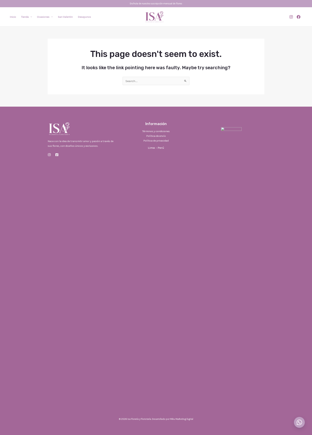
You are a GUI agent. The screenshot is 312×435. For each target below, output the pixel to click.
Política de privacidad (156, 140)
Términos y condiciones (156, 131)
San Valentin (65, 16)
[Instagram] (291, 17)
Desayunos (84, 16)
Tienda (25, 16)
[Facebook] (298, 17)
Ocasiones (43, 16)
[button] (30, 17)
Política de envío (156, 136)
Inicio (13, 16)
